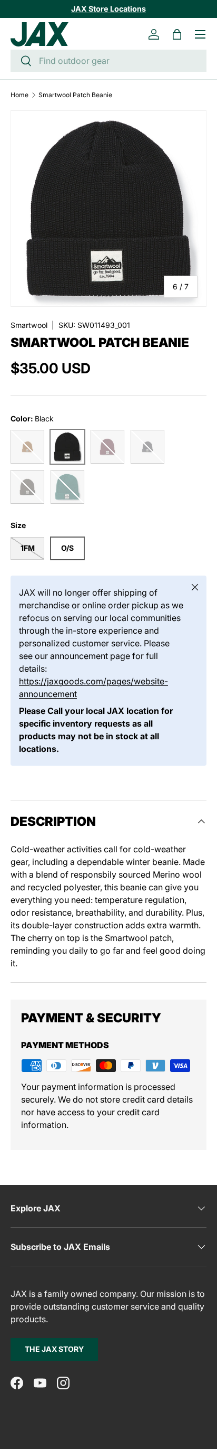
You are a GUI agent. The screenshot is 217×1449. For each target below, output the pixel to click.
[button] (177, 34)
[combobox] (108, 61)
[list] (108, 208)
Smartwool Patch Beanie (75, 95)
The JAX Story (54, 1348)
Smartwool (29, 325)
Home (19, 95)
